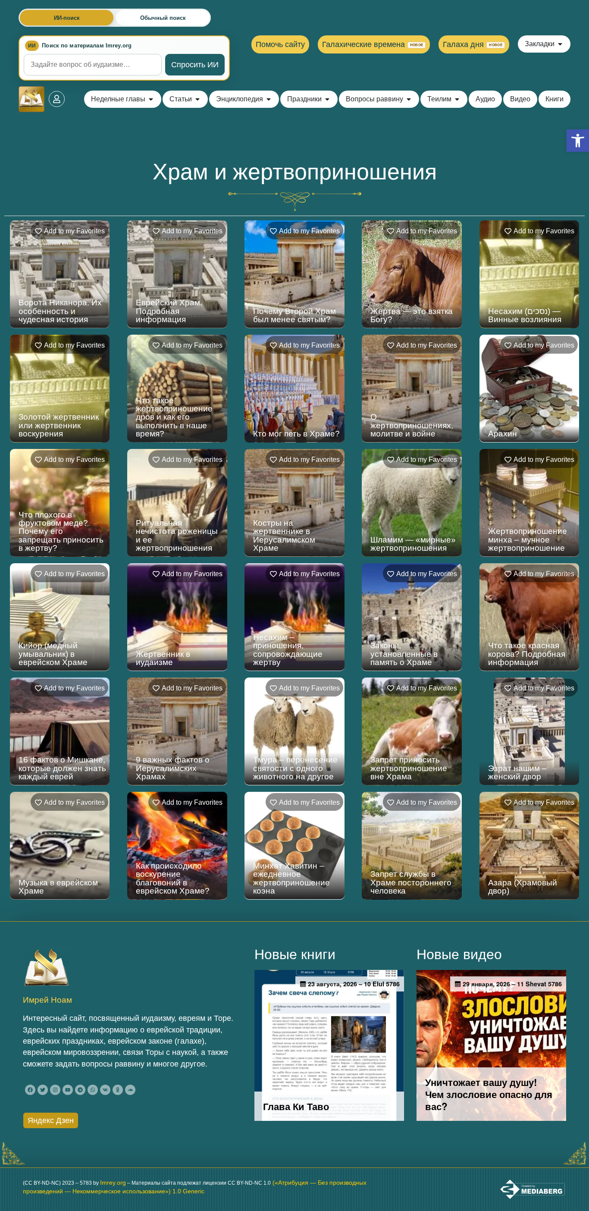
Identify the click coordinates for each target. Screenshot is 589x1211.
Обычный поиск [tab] (163, 18)
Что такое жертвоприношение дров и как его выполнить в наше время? (174, 417)
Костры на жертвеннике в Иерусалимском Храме (284, 535)
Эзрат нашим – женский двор (517, 772)
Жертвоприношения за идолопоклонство (527, 1001)
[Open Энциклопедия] (268, 99)
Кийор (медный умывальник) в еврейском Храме (53, 653)
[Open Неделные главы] (150, 99)
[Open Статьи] (197, 99)
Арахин (502, 433)
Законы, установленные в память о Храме (404, 653)
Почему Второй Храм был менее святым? (294, 315)
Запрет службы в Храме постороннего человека (410, 882)
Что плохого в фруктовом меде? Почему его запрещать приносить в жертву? (61, 531)
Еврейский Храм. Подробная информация (169, 310)
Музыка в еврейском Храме (58, 886)
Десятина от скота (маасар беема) (171, 1001)
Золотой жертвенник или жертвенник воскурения (59, 425)
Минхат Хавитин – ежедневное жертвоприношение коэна (291, 878)
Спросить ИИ (195, 64)
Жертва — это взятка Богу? (411, 315)
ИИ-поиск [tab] (67, 18)
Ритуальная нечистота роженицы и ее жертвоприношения (177, 535)
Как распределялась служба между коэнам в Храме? (295, 996)
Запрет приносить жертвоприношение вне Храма (408, 768)
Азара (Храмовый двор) (522, 886)
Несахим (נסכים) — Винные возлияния (524, 315)
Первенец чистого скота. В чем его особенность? (405, 996)
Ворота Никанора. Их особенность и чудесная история (60, 310)
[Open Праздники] (327, 99)
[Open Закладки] (560, 44)
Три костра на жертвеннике (45, 1001)
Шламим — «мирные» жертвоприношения (413, 543)
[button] (578, 140)
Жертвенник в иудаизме (163, 658)
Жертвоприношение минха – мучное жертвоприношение (527, 539)
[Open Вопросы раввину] (408, 99)
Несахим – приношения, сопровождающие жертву (288, 650)
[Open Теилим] (457, 99)
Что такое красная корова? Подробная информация (526, 653)
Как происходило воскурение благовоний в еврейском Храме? (173, 878)
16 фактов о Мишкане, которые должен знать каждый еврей (62, 768)
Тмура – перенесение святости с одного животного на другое (295, 768)
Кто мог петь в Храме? (296, 433)
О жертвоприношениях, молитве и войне (411, 425)
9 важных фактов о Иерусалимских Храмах (173, 768)
